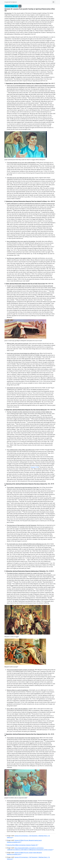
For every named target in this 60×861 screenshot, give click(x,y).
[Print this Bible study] (19, 6)
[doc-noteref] (45, 159)
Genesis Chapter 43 (10, 6)
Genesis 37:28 (34, 467)
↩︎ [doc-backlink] (12, 837)
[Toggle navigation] (53, 2)
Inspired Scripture (11, 2)
